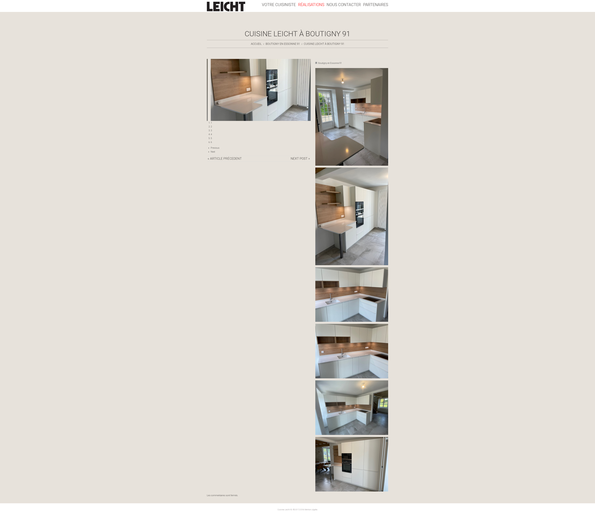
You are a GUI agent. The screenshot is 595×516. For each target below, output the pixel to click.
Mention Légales (310, 510)
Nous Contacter (344, 5)
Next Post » (300, 158)
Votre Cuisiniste (279, 5)
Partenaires (375, 5)
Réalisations (311, 5)
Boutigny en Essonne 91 (283, 43)
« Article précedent (225, 158)
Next (213, 152)
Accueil (256, 43)
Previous (215, 148)
